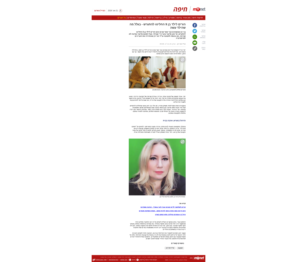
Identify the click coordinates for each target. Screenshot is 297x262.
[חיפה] (197, 258)
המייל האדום (99, 11)
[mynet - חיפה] (189, 9)
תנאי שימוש (123, 259)
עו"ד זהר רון (170, 248)
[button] (109, 129)
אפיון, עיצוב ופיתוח (101, 259)
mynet (180, 248)
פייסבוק (141, 260)
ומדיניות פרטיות (113, 259)
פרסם (133, 260)
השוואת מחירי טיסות (151, 260)
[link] (196, 25)
